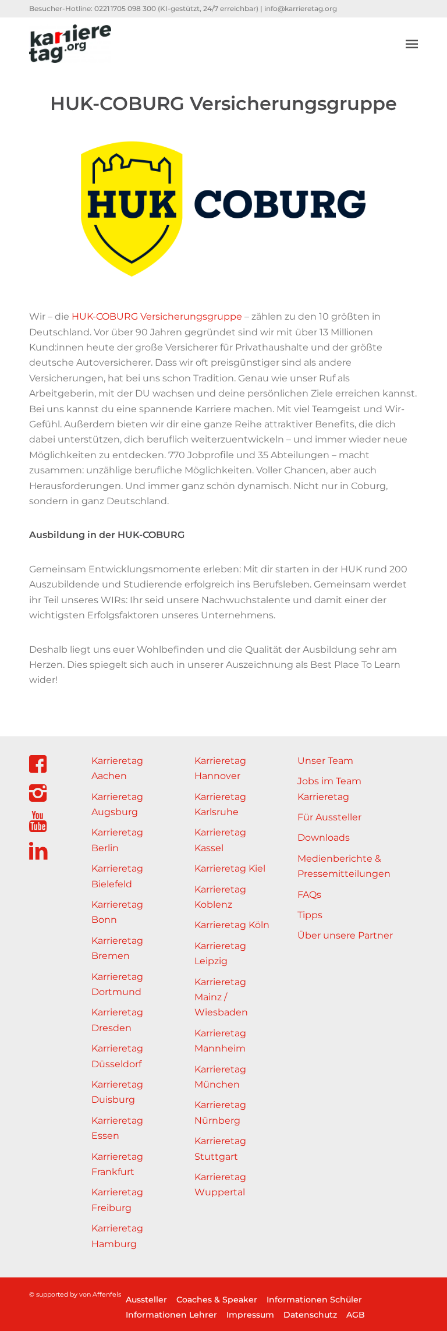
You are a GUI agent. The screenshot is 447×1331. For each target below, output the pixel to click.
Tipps (309, 915)
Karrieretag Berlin (117, 840)
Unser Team (325, 760)
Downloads (323, 837)
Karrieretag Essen (117, 1128)
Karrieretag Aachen (117, 768)
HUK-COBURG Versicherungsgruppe (157, 316)
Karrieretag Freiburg (117, 1200)
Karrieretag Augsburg (117, 804)
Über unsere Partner (345, 935)
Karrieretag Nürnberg (220, 1112)
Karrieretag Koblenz (220, 897)
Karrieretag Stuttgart (220, 1148)
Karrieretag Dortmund (117, 984)
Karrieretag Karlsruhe (220, 804)
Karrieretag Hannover (220, 768)
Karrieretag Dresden (117, 1020)
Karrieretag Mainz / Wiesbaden (221, 997)
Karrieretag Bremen (117, 948)
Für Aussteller (329, 817)
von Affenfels (100, 1294)
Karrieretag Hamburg (117, 1236)
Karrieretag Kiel (229, 868)
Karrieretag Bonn (117, 912)
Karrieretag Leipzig (220, 953)
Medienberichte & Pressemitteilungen (344, 866)
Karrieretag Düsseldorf (117, 1056)
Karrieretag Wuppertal (220, 1184)
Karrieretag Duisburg (117, 1092)
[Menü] (412, 43)
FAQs (309, 894)
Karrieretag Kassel (220, 840)
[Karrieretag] (70, 43)
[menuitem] (412, 43)
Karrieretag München (220, 1077)
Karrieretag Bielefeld (117, 876)
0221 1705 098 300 (125, 8)
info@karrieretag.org (300, 8)
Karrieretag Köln (231, 924)
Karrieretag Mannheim (220, 1041)
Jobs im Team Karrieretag (329, 789)
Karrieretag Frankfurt (117, 1164)
